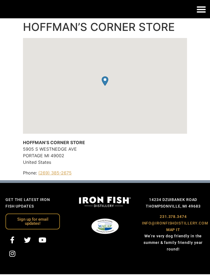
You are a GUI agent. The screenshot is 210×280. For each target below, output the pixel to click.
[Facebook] (12, 240)
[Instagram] (12, 254)
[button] (201, 9)
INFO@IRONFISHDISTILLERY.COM (175, 223)
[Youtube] (42, 240)
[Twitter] (27, 240)
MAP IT (173, 230)
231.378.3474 (173, 216)
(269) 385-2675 (55, 173)
